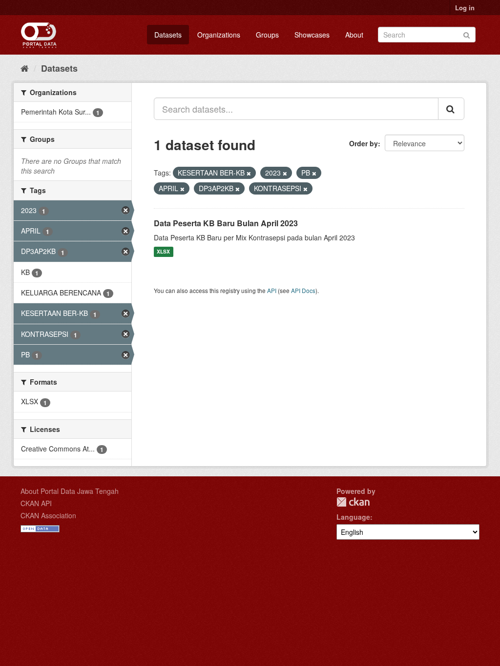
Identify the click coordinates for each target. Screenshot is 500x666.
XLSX (163, 251)
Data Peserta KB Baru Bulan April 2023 (226, 223)
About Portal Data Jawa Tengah (70, 491)
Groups (267, 34)
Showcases (312, 34)
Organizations (218, 34)
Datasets (168, 34)
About (354, 34)
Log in (465, 7)
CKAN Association (48, 515)
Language (353, 517)
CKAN (353, 502)
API (271, 290)
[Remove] (249, 173)
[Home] (25, 67)
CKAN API (36, 503)
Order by (363, 143)
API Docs (303, 290)
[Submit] (466, 34)
